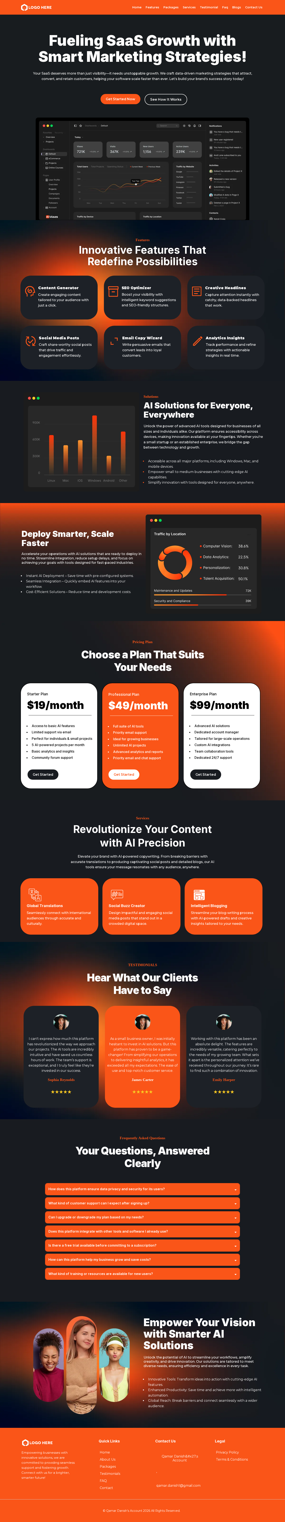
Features (152, 7)
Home (136, 7)
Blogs (236, 7)
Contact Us (253, 7)
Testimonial (209, 7)
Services (189, 7)
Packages (171, 7)
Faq (225, 7)
